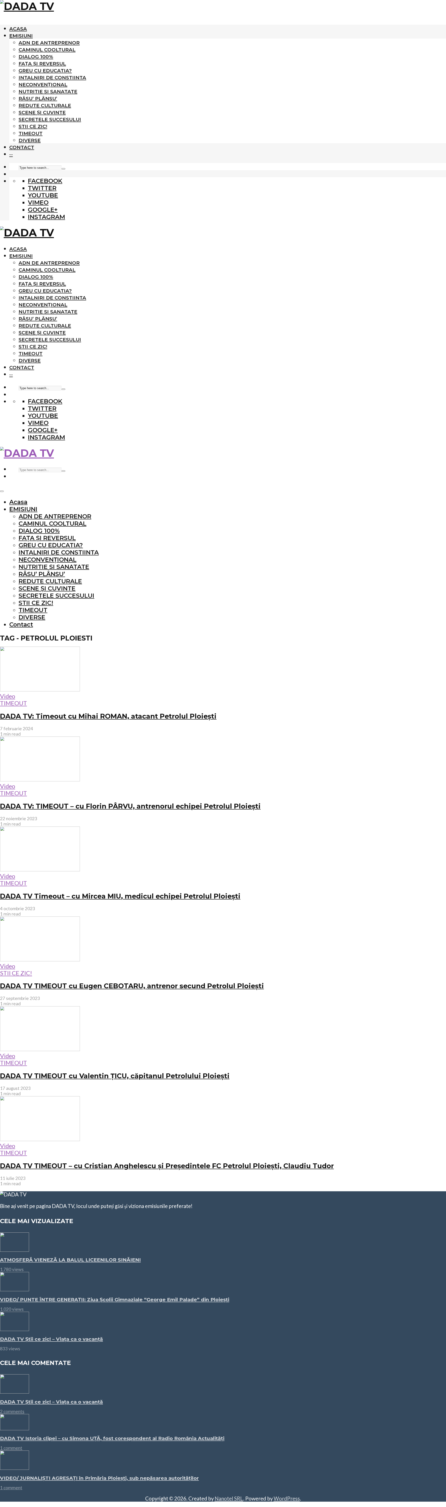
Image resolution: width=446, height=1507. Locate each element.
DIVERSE (30, 140)
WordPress (287, 1498)
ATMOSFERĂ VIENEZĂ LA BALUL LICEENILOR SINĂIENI (70, 1260)
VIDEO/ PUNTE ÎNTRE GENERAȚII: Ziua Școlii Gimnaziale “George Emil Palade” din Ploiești (114, 1299)
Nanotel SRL (229, 1498)
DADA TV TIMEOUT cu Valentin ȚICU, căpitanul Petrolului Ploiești (115, 1076)
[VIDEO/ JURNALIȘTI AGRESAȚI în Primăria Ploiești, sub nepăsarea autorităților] (14, 1467)
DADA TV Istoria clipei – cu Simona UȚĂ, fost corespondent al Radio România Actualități (112, 1438)
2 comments (12, 1411)
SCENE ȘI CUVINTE (42, 112)
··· (11, 154)
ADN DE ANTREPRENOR (49, 43)
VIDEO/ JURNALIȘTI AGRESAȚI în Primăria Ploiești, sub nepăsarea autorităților (99, 1478)
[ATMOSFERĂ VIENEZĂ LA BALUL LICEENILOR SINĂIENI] (14, 1249)
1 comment (11, 1448)
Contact (21, 147)
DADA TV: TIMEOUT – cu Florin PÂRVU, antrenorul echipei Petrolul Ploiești (130, 806)
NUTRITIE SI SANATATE (48, 91)
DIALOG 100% (36, 57)
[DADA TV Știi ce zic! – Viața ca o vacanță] (14, 1328)
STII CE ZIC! (33, 126)
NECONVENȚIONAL (43, 84)
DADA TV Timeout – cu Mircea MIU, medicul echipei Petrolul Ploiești (120, 896)
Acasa (18, 29)
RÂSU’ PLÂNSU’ (38, 98)
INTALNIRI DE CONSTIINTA (52, 77)
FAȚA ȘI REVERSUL (42, 63)
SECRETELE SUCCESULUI (50, 119)
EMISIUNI (21, 36)
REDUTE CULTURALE (45, 105)
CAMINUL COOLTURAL (47, 50)
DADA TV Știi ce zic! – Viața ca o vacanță (51, 1339)
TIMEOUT (31, 133)
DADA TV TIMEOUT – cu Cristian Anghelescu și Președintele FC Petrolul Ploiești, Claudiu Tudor (167, 1166)
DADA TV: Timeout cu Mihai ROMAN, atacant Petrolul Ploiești (108, 716)
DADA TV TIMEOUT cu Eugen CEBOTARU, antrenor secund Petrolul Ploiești (132, 986)
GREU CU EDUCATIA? (45, 70)
